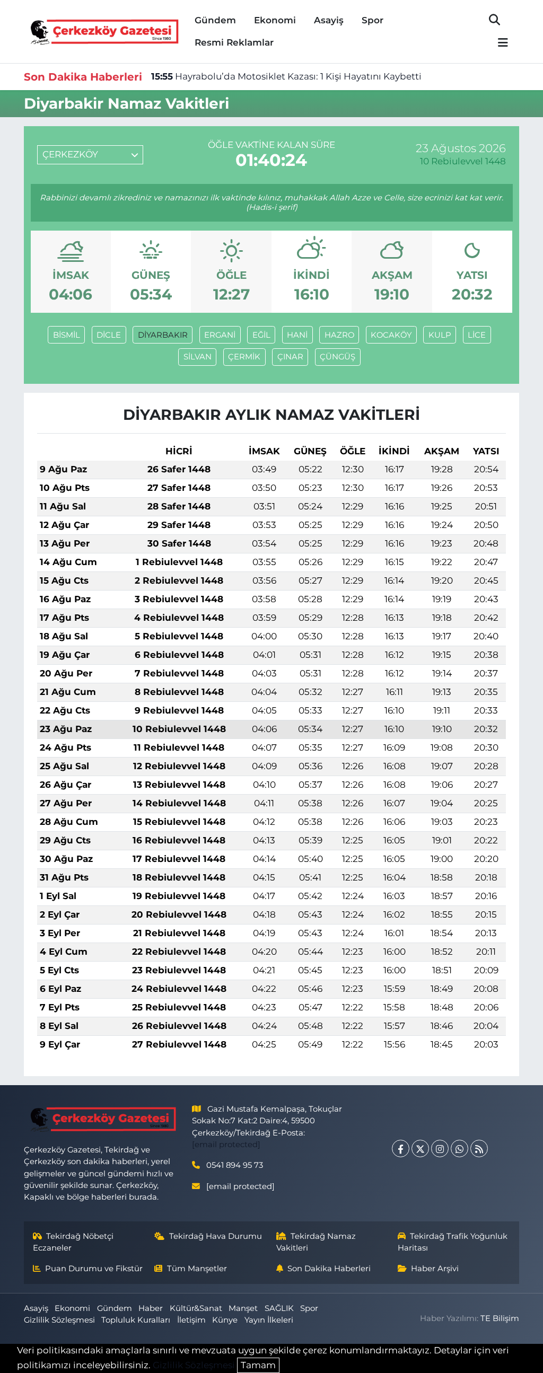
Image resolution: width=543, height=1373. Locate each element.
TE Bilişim (499, 1318)
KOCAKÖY (391, 335)
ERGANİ (219, 335)
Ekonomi (275, 20)
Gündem (215, 20)
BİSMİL (66, 335)
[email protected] (226, 1144)
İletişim (191, 1320)
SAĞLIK (279, 1308)
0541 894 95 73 (234, 1165)
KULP (439, 335)
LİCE (477, 335)
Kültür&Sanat (196, 1308)
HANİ (297, 335)
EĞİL (261, 335)
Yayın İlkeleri (268, 1320)
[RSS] (479, 1148)
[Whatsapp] (459, 1148)
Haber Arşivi (435, 1268)
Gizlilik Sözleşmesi (59, 1320)
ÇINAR (290, 357)
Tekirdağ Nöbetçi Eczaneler (73, 1242)
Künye (225, 1320)
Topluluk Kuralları (135, 1320)
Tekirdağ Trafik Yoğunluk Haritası (453, 1242)
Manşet (243, 1308)
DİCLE (109, 335)
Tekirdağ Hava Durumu (215, 1236)
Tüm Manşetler (197, 1268)
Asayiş (329, 20)
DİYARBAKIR (163, 335)
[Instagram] (440, 1148)
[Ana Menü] (498, 43)
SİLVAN (197, 357)
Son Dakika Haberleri (329, 1268)
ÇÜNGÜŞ (337, 357)
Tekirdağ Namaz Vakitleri (316, 1242)
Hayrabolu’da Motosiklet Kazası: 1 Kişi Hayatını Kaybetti (286, 76)
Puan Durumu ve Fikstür (94, 1268)
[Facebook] (400, 1148)
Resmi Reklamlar (234, 42)
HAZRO (339, 335)
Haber (150, 1308)
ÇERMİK (244, 357)
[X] (420, 1148)
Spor (372, 20)
